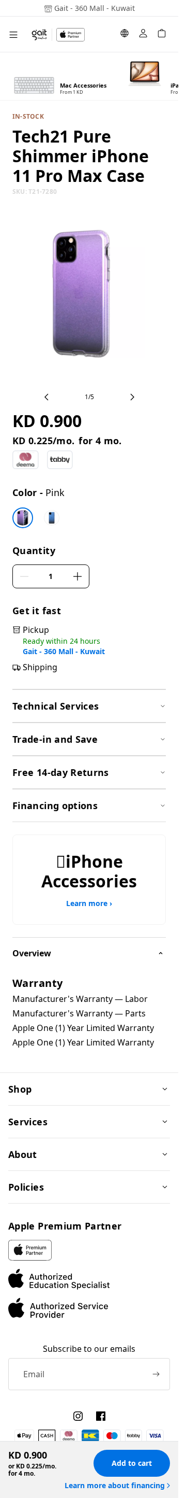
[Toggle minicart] (161, 34)
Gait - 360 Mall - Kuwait (64, 651)
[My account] (143, 34)
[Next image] (132, 397)
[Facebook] (101, 1416)
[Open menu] (13, 34)
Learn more (89, 903)
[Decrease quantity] (24, 576)
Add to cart (132, 1463)
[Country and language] (124, 34)
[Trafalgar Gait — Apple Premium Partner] (58, 34)
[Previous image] (46, 397)
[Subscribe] (156, 1374)
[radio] (22, 517)
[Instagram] (78, 1416)
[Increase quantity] (77, 576)
